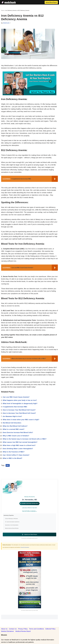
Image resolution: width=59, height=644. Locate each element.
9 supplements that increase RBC (15, 407)
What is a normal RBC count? (13, 429)
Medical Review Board (23, 631)
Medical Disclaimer (7, 631)
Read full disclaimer (25, 547)
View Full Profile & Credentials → (29, 511)
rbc (7, 465)
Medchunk (6, 23)
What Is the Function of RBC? (13, 452)
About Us (4, 629)
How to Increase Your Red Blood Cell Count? (19, 410)
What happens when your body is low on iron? (20, 400)
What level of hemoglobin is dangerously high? (20, 403)
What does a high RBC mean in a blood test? (19, 445)
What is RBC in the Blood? (12, 458)
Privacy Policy (23, 629)
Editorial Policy (50, 629)
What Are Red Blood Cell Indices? (15, 426)
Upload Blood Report (51, 2)
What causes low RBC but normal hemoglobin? (20, 442)
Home (2, 10)
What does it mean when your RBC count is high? (21, 419)
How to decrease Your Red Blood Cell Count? (19, 413)
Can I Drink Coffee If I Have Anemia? (16, 455)
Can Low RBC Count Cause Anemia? (16, 397)
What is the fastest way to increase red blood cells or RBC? (24, 439)
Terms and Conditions (36, 629)
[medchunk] (9, 2)
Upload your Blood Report (30, 534)
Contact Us (13, 629)
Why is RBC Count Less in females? (16, 436)
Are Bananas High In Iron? (12, 416)
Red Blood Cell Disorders (12, 423)
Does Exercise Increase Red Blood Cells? (18, 432)
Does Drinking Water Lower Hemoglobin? (18, 448)
